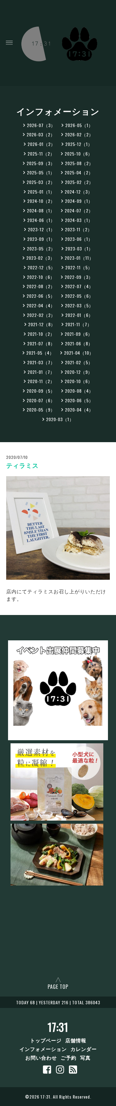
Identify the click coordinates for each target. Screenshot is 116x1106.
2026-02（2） (79, 134)
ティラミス (22, 465)
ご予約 (68, 1057)
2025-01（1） (41, 191)
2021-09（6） (78, 334)
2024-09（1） (79, 201)
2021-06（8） (79, 343)
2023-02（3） (40, 257)
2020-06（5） (79, 400)
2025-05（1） (41, 172)
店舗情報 (75, 1040)
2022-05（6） (79, 296)
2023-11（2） (78, 229)
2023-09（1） (41, 239)
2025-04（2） (79, 172)
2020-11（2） (41, 381)
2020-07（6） (41, 400)
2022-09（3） (79, 277)
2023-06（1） (79, 239)
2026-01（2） (41, 144)
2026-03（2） (41, 134)
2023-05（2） (41, 248)
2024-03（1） (79, 220)
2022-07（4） (79, 286)
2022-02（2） (41, 315)
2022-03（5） (79, 305)
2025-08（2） (79, 163)
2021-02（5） (79, 362)
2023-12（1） (41, 229)
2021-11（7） (78, 324)
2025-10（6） (78, 153)
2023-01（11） (79, 257)
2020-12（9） (78, 372)
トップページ (46, 1040)
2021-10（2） (41, 334)
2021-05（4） (40, 352)
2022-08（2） (41, 286)
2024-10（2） (41, 201)
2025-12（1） (78, 144)
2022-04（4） (41, 305)
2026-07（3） (41, 125)
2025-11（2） (41, 153)
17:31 (58, 1027)
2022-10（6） (41, 277)
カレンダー (84, 1049)
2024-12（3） (78, 191)
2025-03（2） (41, 182)
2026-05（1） (79, 125)
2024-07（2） (79, 210)
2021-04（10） (79, 352)
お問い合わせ (41, 1057)
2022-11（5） (78, 267)
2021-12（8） (41, 324)
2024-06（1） (41, 220)
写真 (85, 1057)
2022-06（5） (41, 296)
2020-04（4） (79, 409)
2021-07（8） (41, 343)
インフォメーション (43, 1049)
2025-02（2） (79, 182)
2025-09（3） (41, 163)
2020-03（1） (60, 419)
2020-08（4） (79, 390)
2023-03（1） (79, 248)
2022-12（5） (41, 267)
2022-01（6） (79, 315)
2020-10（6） (78, 381)
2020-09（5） (41, 390)
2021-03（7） (41, 362)
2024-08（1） (41, 210)
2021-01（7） (41, 372)
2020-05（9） (41, 409)
